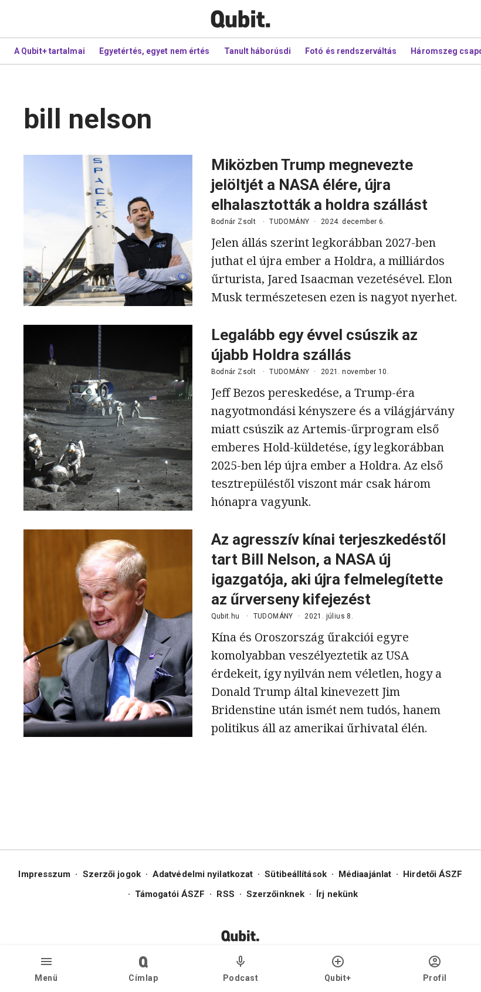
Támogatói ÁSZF (170, 894)
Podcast (241, 978)
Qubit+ (337, 978)
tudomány (289, 222)
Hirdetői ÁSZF (432, 874)
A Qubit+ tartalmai (49, 51)
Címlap (143, 978)
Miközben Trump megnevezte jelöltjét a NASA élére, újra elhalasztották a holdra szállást (319, 184)
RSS (225, 894)
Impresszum (44, 874)
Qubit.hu (225, 616)
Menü (46, 978)
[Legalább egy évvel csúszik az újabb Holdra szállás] (107, 418)
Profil (435, 978)
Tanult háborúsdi (258, 51)
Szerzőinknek (275, 894)
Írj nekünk (337, 894)
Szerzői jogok (112, 874)
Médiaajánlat (364, 874)
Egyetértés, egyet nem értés (154, 51)
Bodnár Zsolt (233, 222)
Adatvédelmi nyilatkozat (203, 874)
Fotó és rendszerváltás (351, 51)
